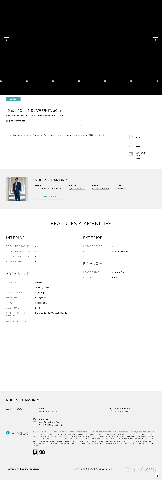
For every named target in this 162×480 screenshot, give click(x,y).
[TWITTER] (153, 469)
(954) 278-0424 (77, 188)
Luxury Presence (30, 469)
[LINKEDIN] (141, 469)
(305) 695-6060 (39, 445)
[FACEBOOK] (128, 469)
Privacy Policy (104, 469)
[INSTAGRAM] (134, 469)
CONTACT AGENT (49, 196)
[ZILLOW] (147, 469)
